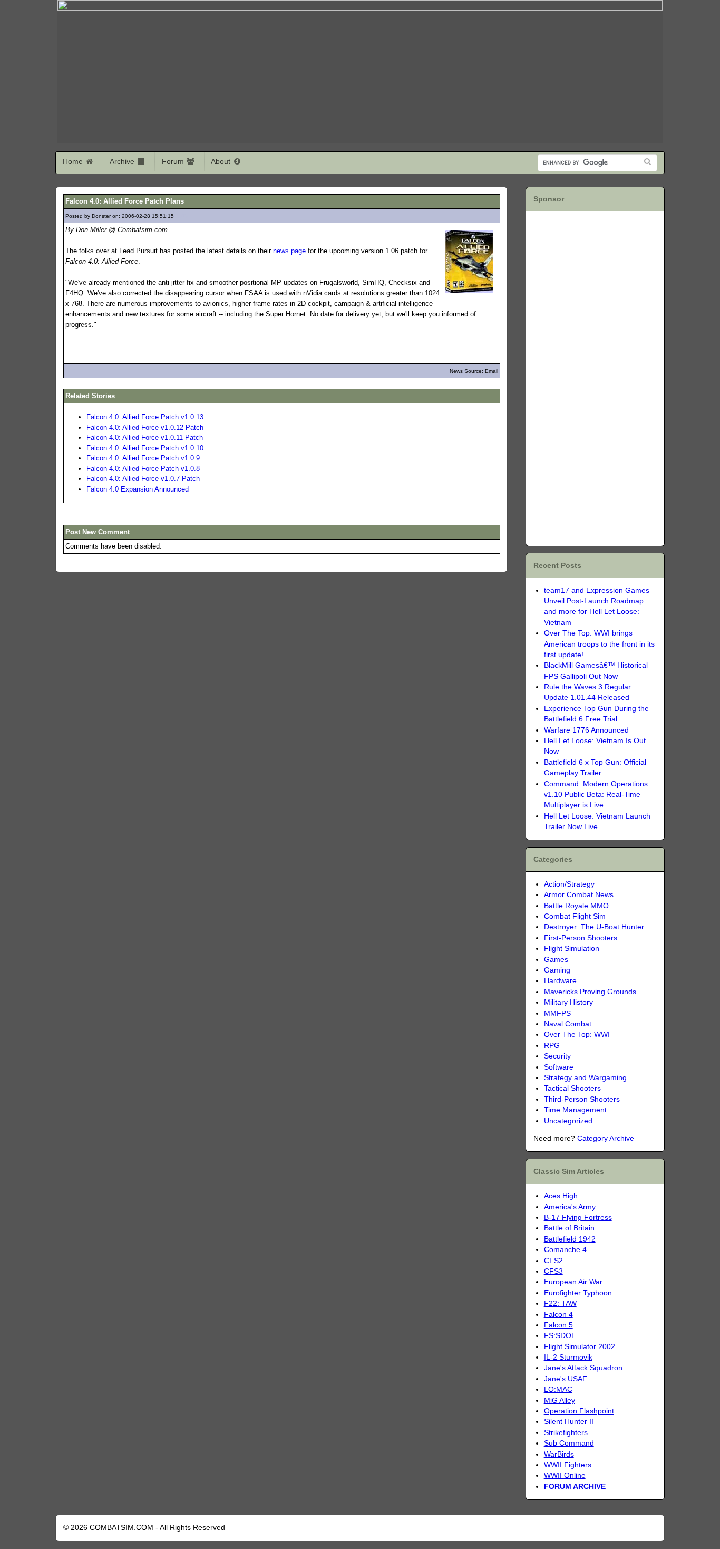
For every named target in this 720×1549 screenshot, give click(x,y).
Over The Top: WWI (577, 1034)
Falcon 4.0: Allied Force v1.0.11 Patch (144, 437)
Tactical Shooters (572, 1088)
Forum (174, 161)
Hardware (560, 981)
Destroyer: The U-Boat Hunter (594, 927)
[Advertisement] (594, 377)
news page (289, 251)
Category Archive (605, 1138)
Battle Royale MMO (576, 906)
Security (557, 1056)
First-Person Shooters (580, 938)
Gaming (557, 970)
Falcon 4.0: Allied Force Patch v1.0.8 (143, 469)
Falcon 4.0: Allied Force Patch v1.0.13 (144, 417)
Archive (123, 161)
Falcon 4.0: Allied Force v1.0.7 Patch (143, 479)
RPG (552, 1046)
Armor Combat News (579, 895)
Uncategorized (568, 1121)
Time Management (575, 1110)
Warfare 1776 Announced (586, 730)
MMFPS (557, 1013)
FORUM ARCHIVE (575, 1486)
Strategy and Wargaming (585, 1078)
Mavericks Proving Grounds (590, 992)
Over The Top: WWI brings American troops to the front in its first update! (599, 644)
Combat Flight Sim (575, 916)
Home (74, 161)
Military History (568, 1002)
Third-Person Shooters (582, 1099)
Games (556, 960)
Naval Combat (567, 1024)
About (221, 161)
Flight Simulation (571, 949)
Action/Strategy (569, 884)
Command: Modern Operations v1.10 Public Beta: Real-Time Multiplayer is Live (596, 795)
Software (558, 1067)
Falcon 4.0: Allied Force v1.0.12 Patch (144, 427)
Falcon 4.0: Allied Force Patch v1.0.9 (143, 458)
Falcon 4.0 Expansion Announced (137, 489)
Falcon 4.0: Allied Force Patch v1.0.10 (144, 448)
